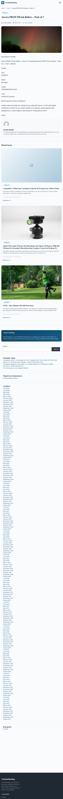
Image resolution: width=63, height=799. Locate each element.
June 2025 (6, 414)
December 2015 (8, 640)
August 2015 (7, 648)
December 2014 (8, 663)
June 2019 (6, 557)
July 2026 (6, 388)
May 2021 (6, 511)
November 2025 (8, 404)
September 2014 (8, 669)
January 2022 (7, 495)
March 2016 (6, 634)
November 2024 (8, 428)
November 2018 (8, 570)
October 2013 (7, 691)
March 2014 (7, 681)
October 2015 (7, 644)
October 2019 (7, 549)
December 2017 (8, 592)
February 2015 (7, 660)
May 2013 (6, 701)
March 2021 (6, 515)
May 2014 (6, 677)
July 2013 (6, 697)
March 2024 (7, 444)
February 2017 (7, 612)
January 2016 (7, 638)
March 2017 (6, 610)
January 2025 (7, 424)
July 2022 (6, 483)
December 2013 (8, 687)
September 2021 (8, 503)
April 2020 (6, 537)
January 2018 (7, 590)
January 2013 (7, 709)
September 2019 (8, 551)
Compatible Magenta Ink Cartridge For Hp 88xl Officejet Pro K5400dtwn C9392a (28, 364)
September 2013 (8, 693)
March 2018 (6, 586)
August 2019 (7, 553)
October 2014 (7, 667)
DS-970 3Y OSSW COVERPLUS (13, 366)
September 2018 (8, 574)
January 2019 (7, 566)
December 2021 (8, 497)
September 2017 (8, 598)
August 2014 (7, 671)
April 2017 (6, 608)
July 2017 (6, 602)
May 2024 (6, 440)
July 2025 (6, 412)
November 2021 (8, 499)
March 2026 (7, 396)
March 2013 (6, 705)
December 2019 (8, 545)
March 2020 (7, 539)
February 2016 (7, 636)
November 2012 (8, 713)
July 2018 (6, 578)
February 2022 (7, 493)
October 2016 (7, 620)
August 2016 (7, 624)
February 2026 (7, 398)
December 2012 (8, 711)
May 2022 (6, 487)
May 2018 (6, 582)
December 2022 (8, 473)
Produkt (5, 12)
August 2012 (7, 719)
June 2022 (6, 485)
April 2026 (6, 394)
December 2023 (8, 450)
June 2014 (6, 675)
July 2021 (6, 507)
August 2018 (7, 576)
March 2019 (6, 562)
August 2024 (7, 434)
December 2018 (8, 568)
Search (5, 346)
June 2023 (6, 461)
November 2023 (8, 452)
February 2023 (7, 469)
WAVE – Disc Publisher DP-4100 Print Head (18, 305)
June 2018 (6, 580)
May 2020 (6, 535)
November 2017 (8, 594)
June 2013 (6, 699)
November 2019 (8, 547)
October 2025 (7, 406)
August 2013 (7, 695)
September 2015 (8, 646)
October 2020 (7, 525)
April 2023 (6, 465)
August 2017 (7, 600)
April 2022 (6, 489)
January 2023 (7, 471)
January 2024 (7, 448)
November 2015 (8, 642)
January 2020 (7, 543)
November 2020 (8, 523)
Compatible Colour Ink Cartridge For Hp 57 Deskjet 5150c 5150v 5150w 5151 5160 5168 (30, 360)
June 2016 (6, 628)
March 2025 (7, 420)
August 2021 (7, 505)
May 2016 (6, 630)
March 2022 (7, 491)
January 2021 (7, 519)
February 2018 (7, 588)
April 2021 (6, 513)
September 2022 (8, 479)
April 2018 (6, 584)
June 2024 (6, 438)
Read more (6, 200)
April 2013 (6, 703)
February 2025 (7, 422)
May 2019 (6, 558)
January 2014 (7, 685)
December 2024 (8, 426)
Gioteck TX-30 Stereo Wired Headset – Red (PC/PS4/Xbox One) (23, 362)
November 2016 (8, 618)
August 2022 (7, 481)
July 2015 (6, 650)
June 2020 (6, 533)
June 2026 (6, 390)
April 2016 (6, 632)
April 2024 (6, 442)
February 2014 (7, 683)
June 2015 (6, 652)
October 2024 (7, 430)
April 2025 (6, 418)
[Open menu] (60, 2)
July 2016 (6, 626)
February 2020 (7, 541)
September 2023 (8, 455)
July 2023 (6, 459)
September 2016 (8, 622)
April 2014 (6, 679)
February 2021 (7, 517)
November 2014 (8, 665)
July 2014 (6, 673)
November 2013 (8, 689)
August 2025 (7, 410)
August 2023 (7, 457)
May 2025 (6, 416)
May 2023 (6, 463)
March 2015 (6, 658)
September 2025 (8, 408)
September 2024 (8, 432)
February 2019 (7, 564)
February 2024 (7, 446)
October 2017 (7, 596)
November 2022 (8, 475)
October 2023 (7, 454)
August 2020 (7, 529)
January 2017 (7, 614)
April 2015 (6, 656)
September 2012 (8, 717)
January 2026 (7, 400)
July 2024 (6, 436)
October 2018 (7, 572)
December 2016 (8, 616)
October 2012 (7, 715)
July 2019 (6, 555)
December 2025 (8, 402)
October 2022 (7, 477)
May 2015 (6, 654)
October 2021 (7, 501)
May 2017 (6, 606)
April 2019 (6, 560)
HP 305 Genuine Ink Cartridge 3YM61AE (15, 368)
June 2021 (6, 509)
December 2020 (8, 521)
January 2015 (7, 661)
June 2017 (6, 604)
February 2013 (7, 707)
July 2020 (6, 531)
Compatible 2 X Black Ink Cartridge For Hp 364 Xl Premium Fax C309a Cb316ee (31, 188)
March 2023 (7, 467)
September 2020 (8, 527)
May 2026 (6, 392)
